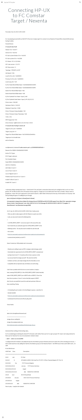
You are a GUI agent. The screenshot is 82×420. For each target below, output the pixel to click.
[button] (2, 2)
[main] (29, 15)
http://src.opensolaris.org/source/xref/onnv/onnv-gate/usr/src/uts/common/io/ (26, 234)
